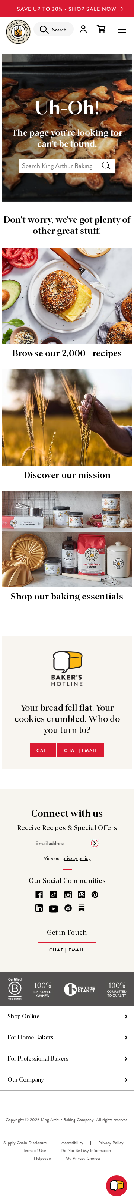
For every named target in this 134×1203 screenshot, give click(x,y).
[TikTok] (53, 894)
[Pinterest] (95, 894)
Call (42, 750)
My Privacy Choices (83, 1158)
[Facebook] (39, 894)
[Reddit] (68, 908)
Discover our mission (67, 475)
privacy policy (77, 858)
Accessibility (72, 1142)
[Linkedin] (39, 908)
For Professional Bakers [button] (37, 1059)
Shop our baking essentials (67, 596)
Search (106, 166)
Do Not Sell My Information (86, 1150)
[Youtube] (53, 909)
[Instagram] (68, 894)
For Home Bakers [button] (30, 1038)
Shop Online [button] (23, 1016)
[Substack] (81, 908)
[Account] (83, 29)
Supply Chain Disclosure (25, 1142)
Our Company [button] (25, 1080)
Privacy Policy (111, 1142)
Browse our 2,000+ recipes (67, 353)
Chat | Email (81, 750)
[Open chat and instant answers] (116, 1185)
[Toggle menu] (121, 28)
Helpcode (42, 1158)
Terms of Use (34, 1150)
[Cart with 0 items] (101, 29)
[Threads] (81, 894)
